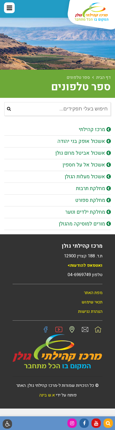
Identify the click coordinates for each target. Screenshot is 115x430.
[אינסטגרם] (72, 423)
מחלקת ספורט (90, 200)
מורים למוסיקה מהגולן (82, 224)
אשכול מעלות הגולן (85, 176)
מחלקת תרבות (91, 188)
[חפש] (9, 109)
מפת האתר (93, 293)
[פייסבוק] (84, 423)
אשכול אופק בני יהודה (81, 141)
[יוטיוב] (96, 423)
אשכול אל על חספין (84, 165)
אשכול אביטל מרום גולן (80, 153)
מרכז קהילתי (92, 129)
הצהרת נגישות (90, 311)
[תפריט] (9, 7)
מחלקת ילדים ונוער (85, 212)
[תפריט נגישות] (7, 424)
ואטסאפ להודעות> (85, 265)
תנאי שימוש (92, 302)
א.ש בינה (46, 395)
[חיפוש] (108, 423)
